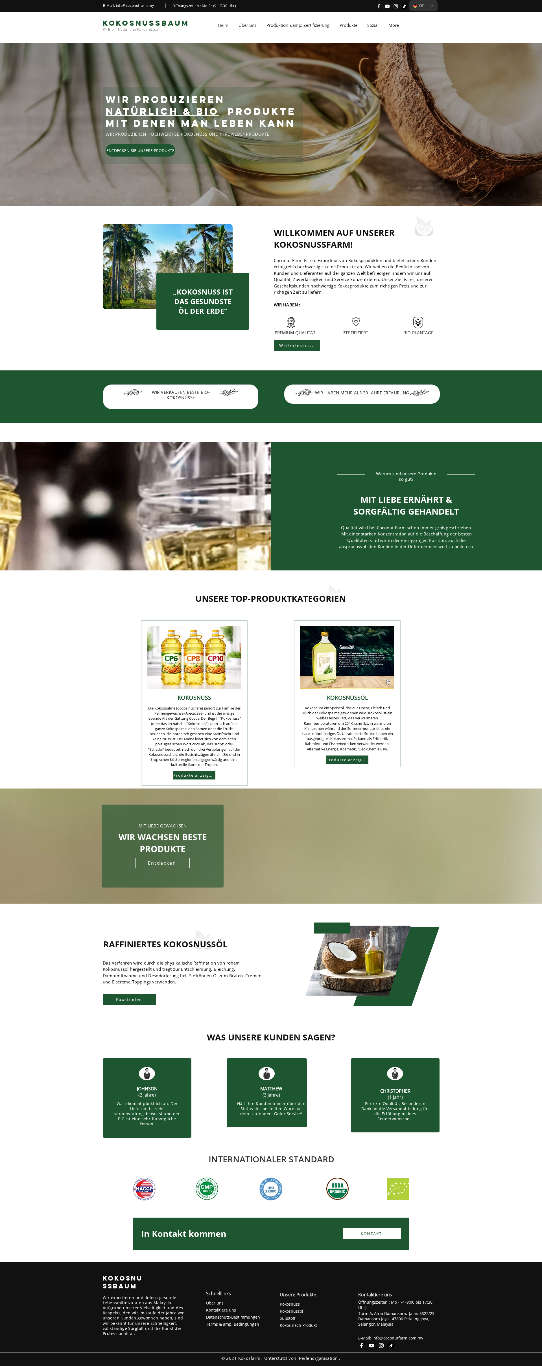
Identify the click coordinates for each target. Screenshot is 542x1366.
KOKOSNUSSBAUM (123, 1282)
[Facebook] (379, 6)
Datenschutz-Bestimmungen (233, 1317)
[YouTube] (387, 6)
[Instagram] (396, 6)
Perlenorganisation (318, 1358)
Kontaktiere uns (221, 1310)
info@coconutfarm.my (135, 5)
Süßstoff (288, 1318)
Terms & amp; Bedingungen (232, 1324)
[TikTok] (404, 6)
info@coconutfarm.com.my (397, 1338)
